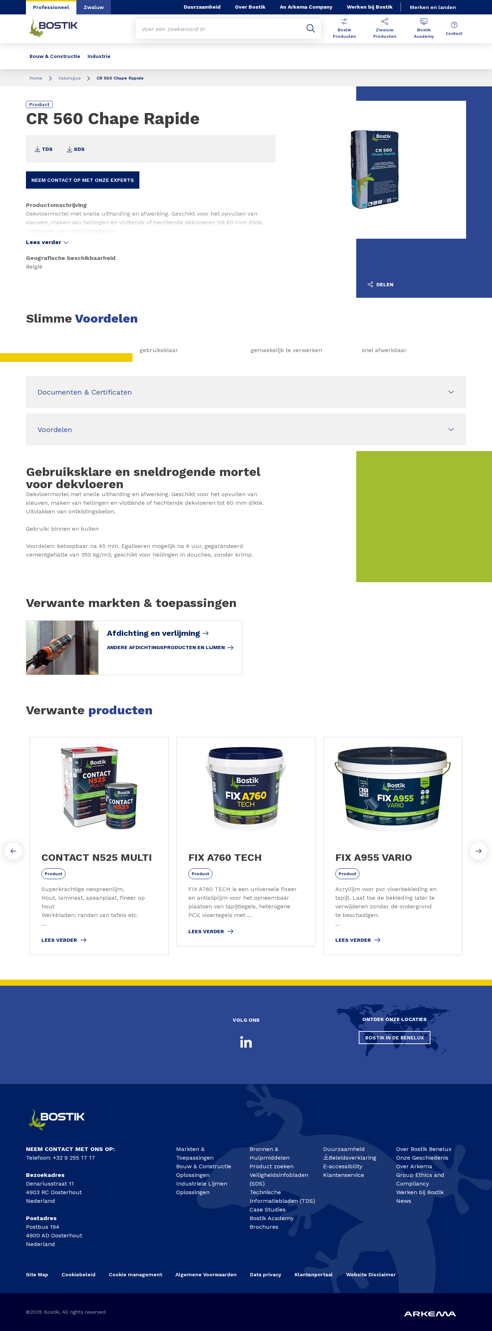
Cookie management (135, 1274)
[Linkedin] (246, 1042)
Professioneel (51, 7)
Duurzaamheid (202, 7)
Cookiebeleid (78, 1274)
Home (36, 78)
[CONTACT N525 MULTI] (99, 846)
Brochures (264, 1226)
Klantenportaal (314, 1274)
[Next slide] (478, 851)
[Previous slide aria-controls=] (13, 851)
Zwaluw (94, 7)
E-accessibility (342, 1166)
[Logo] (62, 1133)
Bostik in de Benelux (394, 1037)
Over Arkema (414, 1166)
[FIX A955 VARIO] (393, 846)
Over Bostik (250, 7)
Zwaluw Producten (384, 33)
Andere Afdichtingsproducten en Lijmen (166, 647)
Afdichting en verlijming (153, 633)
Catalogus (69, 78)
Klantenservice (343, 1175)
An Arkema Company (306, 7)
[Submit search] (311, 29)
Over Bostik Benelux (424, 1149)
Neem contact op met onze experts (82, 180)
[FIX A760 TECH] (246, 841)
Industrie (99, 56)
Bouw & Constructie (55, 56)
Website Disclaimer (371, 1274)
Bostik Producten (344, 33)
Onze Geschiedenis (422, 1157)
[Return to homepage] (58, 28)
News (403, 1200)
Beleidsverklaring (352, 1157)
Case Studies (268, 1209)
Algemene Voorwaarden (206, 1274)
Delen (384, 284)
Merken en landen (433, 7)
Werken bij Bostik (370, 7)
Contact (454, 33)
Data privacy (265, 1274)
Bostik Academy (424, 33)
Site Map (37, 1274)
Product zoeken (272, 1166)
